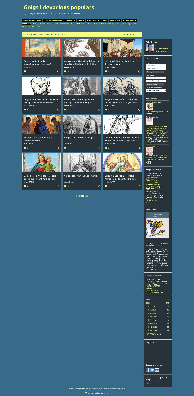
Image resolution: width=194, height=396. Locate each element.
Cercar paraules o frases (154, 72)
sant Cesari (111, 24)
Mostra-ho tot (132, 34)
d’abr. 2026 (152, 320)
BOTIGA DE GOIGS (129, 20)
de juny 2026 (152, 313)
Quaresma (150, 179)
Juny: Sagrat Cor (152, 192)
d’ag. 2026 (151, 306)
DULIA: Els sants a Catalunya (156, 281)
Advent (148, 199)
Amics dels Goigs (152, 146)
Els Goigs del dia (152, 117)
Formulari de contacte (162, 51)
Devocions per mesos (154, 175)
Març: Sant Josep (152, 177)
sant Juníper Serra (35, 26)
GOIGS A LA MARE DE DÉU (32, 20)
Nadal (148, 202)
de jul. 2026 (152, 310)
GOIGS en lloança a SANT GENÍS (157, 112)
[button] (58, 71)
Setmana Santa (151, 181)
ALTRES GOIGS (69, 20)
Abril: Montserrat (152, 182)
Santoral (149, 289)
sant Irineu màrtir (66, 24)
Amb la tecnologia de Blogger (98, 393)
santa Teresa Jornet (50, 24)
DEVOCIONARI (115, 20)
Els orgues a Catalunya (154, 292)
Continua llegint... (152, 269)
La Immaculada (151, 201)
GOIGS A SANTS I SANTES (53, 20)
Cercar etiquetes (152, 84)
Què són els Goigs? (153, 279)
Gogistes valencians (153, 287)
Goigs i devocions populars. (79, 388)
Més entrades (82, 196)
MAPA (105, 20)
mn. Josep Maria (161, 48)
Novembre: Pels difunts (154, 197)
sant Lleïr (120, 24)
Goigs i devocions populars (59, 7)
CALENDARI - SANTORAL (155, 173)
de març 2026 (153, 324)
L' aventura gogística (153, 102)
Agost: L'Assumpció (153, 193)
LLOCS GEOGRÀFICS (93, 20)
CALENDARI (26, 24)
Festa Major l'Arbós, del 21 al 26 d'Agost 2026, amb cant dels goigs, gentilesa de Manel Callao (157, 158)
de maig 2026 (153, 317)
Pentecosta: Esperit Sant (155, 186)
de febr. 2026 (152, 327)
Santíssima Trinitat (153, 188)
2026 (148, 303)
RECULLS (80, 20)
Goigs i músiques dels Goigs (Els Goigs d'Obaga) (156, 284)
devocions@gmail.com (117, 388)
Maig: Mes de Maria (153, 184)
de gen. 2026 (152, 330)
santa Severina (80, 24)
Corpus (148, 190)
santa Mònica (101, 24)
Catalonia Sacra (152, 290)
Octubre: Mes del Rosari (154, 195)
